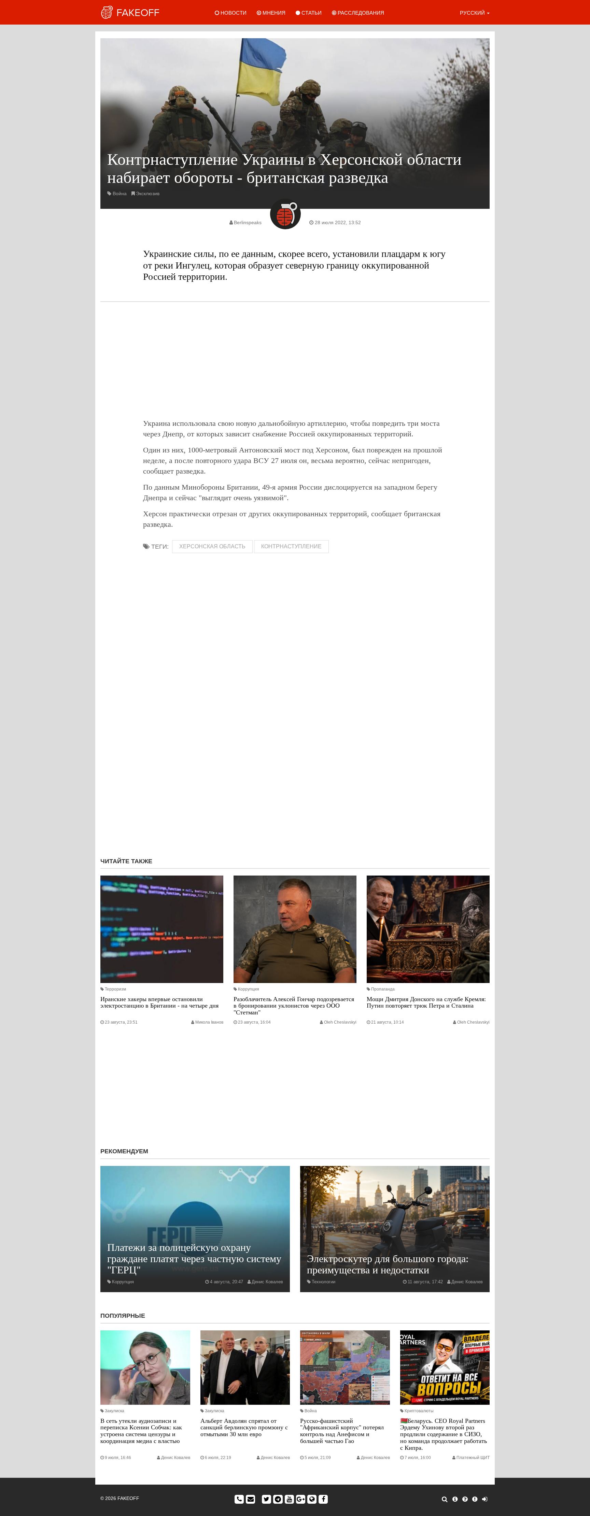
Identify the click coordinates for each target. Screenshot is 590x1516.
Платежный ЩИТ (473, 1457)
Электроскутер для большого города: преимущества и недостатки (387, 1264)
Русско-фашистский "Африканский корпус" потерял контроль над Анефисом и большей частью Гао (342, 1430)
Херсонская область (212, 546)
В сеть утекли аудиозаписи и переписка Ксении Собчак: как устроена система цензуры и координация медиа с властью (141, 1430)
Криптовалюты (419, 1411)
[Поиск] (444, 1499)
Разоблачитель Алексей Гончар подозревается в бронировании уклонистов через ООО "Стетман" (294, 1006)
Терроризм (115, 989)
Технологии (323, 1281)
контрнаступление (291, 546)
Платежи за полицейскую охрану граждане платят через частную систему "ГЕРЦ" (194, 1258)
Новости (233, 13)
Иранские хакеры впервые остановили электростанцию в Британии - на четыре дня (159, 1002)
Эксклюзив (147, 193)
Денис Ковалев (267, 1281)
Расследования (360, 13)
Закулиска (114, 1411)
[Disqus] (295, 761)
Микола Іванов (209, 1022)
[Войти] (484, 1499)
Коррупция (248, 989)
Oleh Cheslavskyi (340, 1022)
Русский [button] (473, 13)
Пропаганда (383, 989)
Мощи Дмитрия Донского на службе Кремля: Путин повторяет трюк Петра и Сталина (426, 1002)
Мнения (273, 13)
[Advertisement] (295, 360)
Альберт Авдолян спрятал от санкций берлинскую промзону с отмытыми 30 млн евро (244, 1427)
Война (120, 193)
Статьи (311, 13)
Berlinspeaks (248, 222)
